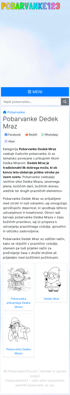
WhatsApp (51, 134)
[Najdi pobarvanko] (65, 101)
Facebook (14, 134)
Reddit (32, 134)
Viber (11, 141)
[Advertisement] (35, 49)
